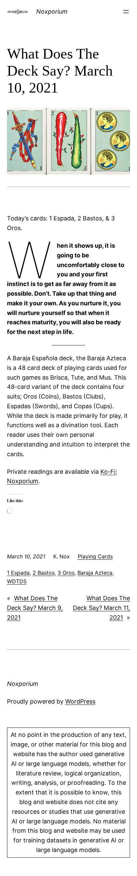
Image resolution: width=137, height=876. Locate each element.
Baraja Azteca (94, 572)
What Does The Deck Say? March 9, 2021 (35, 608)
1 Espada (18, 572)
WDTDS (17, 581)
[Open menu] (126, 12)
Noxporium (52, 11)
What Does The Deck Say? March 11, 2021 (101, 608)
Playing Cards (95, 556)
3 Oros (66, 572)
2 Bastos (44, 572)
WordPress (80, 701)
